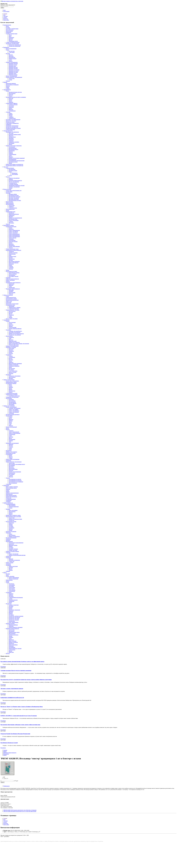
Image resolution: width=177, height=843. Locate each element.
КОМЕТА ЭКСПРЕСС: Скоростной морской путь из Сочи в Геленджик (19, 715)
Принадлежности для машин (15, 627)
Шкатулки (11, 652)
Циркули (11, 293)
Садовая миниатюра (11, 499)
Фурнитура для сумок (14, 618)
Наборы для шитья (13, 642)
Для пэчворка (12, 590)
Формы (10, 188)
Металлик (11, 56)
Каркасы (8, 489)
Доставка (5, 16)
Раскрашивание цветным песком (16, 160)
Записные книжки (13, 241)
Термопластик (12, 118)
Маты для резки (12, 641)
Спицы (7, 88)
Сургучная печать (13, 371)
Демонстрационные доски (12, 249)
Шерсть (10, 61)
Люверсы (11, 362)
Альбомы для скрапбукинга (15, 331)
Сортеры (11, 221)
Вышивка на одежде (13, 71)
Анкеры (11, 356)
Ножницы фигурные (14, 344)
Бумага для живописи (14, 410)
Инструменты (9, 31)
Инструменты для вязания (12, 84)
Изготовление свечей (11, 521)
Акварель (11, 430)
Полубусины (12, 368)
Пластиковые (15, 174)
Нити (10, 36)
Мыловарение (9, 541)
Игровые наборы (13, 194)
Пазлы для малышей (13, 220)
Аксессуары (12, 78)
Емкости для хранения (14, 178)
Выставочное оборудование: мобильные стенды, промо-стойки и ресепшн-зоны (20, 724)
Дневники (11, 239)
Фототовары (9, 398)
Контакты (5, 18)
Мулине (8, 53)
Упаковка (8, 501)
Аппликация (12, 146)
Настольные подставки (11, 271)
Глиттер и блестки (13, 104)
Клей (10, 255)
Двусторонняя (12, 322)
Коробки (11, 387)
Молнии (11, 612)
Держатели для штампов (14, 375)
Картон (10, 242)
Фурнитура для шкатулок (12, 127)
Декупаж (8, 112)
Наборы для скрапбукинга (12, 346)
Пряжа (7, 87)
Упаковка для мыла (13, 548)
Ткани (7, 582)
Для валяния (12, 585)
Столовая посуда (13, 183)
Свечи (10, 175)
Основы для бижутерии (11, 33)
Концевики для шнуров (14, 609)
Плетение (8, 557)
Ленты (10, 100)
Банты (10, 384)
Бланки (10, 227)
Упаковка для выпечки (14, 186)
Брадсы (10, 358)
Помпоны (11, 140)
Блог (4, 15)
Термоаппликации (13, 600)
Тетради (11, 247)
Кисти (10, 418)
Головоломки (9, 191)
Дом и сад (5, 166)
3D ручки (11, 133)
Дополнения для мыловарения (16, 542)
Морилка (11, 109)
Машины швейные (13, 624)
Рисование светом (13, 161)
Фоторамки (11, 143)
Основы (11, 525)
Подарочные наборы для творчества (14, 165)
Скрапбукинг (6, 319)
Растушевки (12, 474)
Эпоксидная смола (10, 129)
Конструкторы (9, 201)
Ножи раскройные (13, 644)
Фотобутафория (12, 403)
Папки (10, 455)
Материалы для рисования (12, 443)
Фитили (11, 529)
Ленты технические (13, 578)
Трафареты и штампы (14, 142)
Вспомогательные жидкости (12, 414)
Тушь (10, 424)
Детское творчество (8, 130)
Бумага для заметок (13, 231)
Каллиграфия (9, 415)
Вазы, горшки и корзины (12, 486)
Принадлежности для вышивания (14, 77)
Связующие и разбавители (12, 123)
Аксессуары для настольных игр (13, 190)
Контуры (11, 94)
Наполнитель (12, 390)
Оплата (5, 17)
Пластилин (8, 302)
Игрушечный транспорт (14, 196)
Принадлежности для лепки (12, 310)
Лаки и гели (9, 301)
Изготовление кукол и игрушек (13, 516)
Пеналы (8, 281)
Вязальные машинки (11, 83)
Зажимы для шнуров (14, 604)
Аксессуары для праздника (12, 380)
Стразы (10, 507)
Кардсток (11, 324)
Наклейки (11, 138)
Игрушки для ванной (14, 198)
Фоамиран (8, 565)
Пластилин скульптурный (12, 303)
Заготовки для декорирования (13, 119)
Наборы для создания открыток (16, 333)
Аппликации (12, 357)
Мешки (10, 389)
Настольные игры (10, 209)
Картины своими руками (15, 134)
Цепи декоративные (13, 622)
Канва (7, 49)
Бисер (7, 26)
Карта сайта (6, 20)
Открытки (11, 139)
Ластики (11, 260)
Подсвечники (12, 169)
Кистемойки (12, 465)
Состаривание (12, 110)
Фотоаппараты (12, 402)
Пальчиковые (12, 439)
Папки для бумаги (10, 280)
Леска (10, 34)
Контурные (11, 348)
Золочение (11, 105)
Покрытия (11, 315)
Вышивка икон (12, 66)
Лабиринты (11, 215)
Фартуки (11, 476)
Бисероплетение (7, 25)
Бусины (8, 27)
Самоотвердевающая (14, 308)
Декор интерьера (10, 168)
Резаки (10, 265)
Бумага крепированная (14, 235)
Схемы (10, 79)
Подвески (11, 596)
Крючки (8, 85)
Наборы (11, 114)
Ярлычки (11, 373)
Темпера (11, 440)
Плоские (11, 353)
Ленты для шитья (10, 576)
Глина (7, 296)
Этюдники (8, 484)
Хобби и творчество (8, 502)
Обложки (8, 277)
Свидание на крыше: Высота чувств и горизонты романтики (16, 670)
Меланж (11, 54)
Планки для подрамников (15, 471)
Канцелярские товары (8, 225)
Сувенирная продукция (11, 393)
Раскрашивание (12, 159)
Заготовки (8, 329)
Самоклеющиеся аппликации (16, 597)
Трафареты (8, 124)
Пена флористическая (11, 495)
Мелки (7, 270)
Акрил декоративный (14, 431)
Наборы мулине (12, 58)
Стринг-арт (11, 561)
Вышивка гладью (13, 64)
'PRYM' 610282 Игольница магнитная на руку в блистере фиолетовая (19, 811)
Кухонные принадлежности (15, 180)
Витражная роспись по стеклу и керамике (16, 97)
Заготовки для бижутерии (12, 28)
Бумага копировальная (14, 234)
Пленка (10, 115)
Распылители (12, 473)
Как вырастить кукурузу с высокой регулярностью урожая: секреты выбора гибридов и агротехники (26, 679)
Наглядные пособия (10, 453)
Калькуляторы (12, 254)
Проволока (11, 37)
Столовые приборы (13, 184)
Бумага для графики (13, 409)
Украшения (8, 354)
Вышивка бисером (13, 63)
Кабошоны (8, 32)
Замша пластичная (13, 566)
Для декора (11, 586)
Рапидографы (12, 292)
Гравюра (11, 153)
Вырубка (11, 359)
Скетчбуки (11, 413)
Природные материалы (11, 496)
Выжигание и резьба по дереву (13, 515)
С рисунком (11, 52)
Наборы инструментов (14, 342)
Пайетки (11, 595)
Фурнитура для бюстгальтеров (16, 616)
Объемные (11, 351)
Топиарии (8, 563)
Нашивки (11, 593)
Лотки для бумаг (13, 273)
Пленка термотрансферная (15, 328)
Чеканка (8, 571)
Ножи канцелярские (13, 262)
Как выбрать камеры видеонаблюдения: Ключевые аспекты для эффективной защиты (22, 661)
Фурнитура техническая (14, 46)
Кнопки (11, 257)
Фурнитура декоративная (15, 44)
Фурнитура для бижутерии (12, 43)
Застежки (11, 606)
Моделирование (10, 204)
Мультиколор (12, 57)
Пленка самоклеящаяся (14, 246)
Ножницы (11, 263)
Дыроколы (11, 251)
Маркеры (11, 102)
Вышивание (6, 47)
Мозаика (11, 156)
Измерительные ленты (14, 632)
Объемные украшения (14, 366)
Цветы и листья (12, 372)
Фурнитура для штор (14, 619)
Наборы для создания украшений (17, 158)
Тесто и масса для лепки (11, 318)
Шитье (10, 163)
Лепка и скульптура (8, 295)
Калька (10, 323)
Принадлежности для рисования (13, 461)
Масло (10, 438)
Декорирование (7, 89)
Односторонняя (12, 327)
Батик (7, 90)
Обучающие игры (13, 219)
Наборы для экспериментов (15, 217)
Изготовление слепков (11, 298)
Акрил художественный (14, 433)
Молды (10, 313)
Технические (12, 591)
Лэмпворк (8, 539)
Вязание (5, 82)
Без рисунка (12, 51)
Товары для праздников (8, 379)
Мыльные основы (13, 545)
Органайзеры (12, 275)
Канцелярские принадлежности (13, 250)
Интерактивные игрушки (15, 200)
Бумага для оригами (13, 553)
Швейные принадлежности (12, 628)
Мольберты (8, 450)
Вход (4, 10)
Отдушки (11, 526)
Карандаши (11, 283)
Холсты (8, 478)
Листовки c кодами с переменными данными (12, 688)
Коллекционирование (11, 537)
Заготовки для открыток (14, 332)
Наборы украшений (13, 364)
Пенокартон (12, 245)
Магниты (11, 135)
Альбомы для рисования (14, 408)
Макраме (11, 558)
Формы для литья (13, 550)
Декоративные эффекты (11, 103)
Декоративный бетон (11, 297)
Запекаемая (11, 306)
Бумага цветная (12, 237)
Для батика (11, 583)
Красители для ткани (11, 120)
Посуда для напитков (14, 181)
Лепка (10, 155)
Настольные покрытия (14, 261)
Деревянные (14, 173)
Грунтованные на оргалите (15, 480)
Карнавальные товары (11, 382)
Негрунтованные (13, 483)
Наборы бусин (12, 137)
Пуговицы (11, 369)
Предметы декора (13, 170)
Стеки (10, 316)
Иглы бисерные (9, 29)
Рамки (10, 171)
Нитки (7, 581)
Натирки (11, 349)
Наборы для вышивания (11, 62)
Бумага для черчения (14, 412)
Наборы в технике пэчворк (12, 551)
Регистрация (6, 11)
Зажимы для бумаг (13, 252)
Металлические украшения (15, 363)
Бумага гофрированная (14, 230)
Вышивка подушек (13, 72)
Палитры (11, 470)
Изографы (11, 290)
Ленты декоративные (14, 577)
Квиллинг (8, 532)
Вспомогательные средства (15, 92)
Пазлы (7, 210)
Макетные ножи (13, 341)
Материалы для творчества (12, 132)
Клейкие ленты (12, 256)
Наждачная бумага (13, 469)
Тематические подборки (11, 394)
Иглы (7, 575)
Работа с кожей (9, 562)
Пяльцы (8, 81)
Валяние (8, 509)
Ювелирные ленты (13, 41)
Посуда (7, 176)
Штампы (11, 378)
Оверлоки (11, 626)
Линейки (11, 291)
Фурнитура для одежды (14, 617)
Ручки (10, 286)
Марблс (8, 491)
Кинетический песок (14, 214)
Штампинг (8, 374)
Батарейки (11, 399)
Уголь (10, 449)
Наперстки (11, 643)
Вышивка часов (12, 73)
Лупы (10, 638)
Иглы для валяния (13, 510)
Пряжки (11, 613)
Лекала (10, 636)
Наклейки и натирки (11, 347)
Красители (11, 522)
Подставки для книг (13, 276)
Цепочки (11, 38)
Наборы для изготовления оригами (17, 555)
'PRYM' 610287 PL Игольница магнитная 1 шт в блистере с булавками (19, 810)
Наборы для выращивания (12, 492)
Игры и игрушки (7, 189)
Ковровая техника (13, 74)
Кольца (10, 608)
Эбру (10, 441)
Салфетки (11, 117)
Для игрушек (12, 587)
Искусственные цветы (11, 488)
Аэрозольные (12, 434)
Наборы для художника (11, 451)
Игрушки (8, 193)
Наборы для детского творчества (14, 145)
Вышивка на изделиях (14, 69)
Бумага (10, 113)
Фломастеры (12, 287)
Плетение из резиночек (14, 560)
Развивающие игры (10, 211)
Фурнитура (11, 520)
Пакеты (10, 392)
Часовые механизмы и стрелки (13, 128)
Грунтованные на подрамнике (16, 481)
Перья (10, 367)
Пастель (11, 445)
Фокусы (8, 224)
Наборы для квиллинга (14, 536)
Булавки (8, 573)
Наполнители (9, 494)
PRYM (4, 755)
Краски (10, 95)
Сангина (11, 446)
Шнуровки (11, 222)
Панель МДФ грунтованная (12, 459)
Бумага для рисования (11, 407)
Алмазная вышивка (10, 504)
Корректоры (12, 258)
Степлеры (11, 267)
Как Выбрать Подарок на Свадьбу (9, 742)
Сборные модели (13, 207)
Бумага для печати (13, 232)
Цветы (10, 602)
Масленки (11, 466)
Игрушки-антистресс (14, 199)
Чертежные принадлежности (13, 288)
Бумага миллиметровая (14, 236)
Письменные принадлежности (13, 282)
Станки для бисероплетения (12, 42)
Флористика (6, 485)
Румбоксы (11, 206)
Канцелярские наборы (14, 272)
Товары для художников (9, 405)
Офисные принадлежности (12, 278)
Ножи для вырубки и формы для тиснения (19, 343)
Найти (2, 7)
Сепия (10, 448)
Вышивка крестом (13, 67)
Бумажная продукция (11, 226)
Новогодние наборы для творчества (14, 164)
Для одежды (12, 588)
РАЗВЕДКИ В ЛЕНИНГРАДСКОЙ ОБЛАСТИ (12, 697)
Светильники (12, 649)
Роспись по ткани (10, 122)
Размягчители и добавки (14, 307)
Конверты (11, 244)
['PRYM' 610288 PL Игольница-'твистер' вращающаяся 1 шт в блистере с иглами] (7, 774)
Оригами (8, 552)
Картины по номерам (11, 531)
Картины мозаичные (14, 506)
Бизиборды (11, 212)
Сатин (10, 59)
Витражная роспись (13, 149)
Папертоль (8, 556)
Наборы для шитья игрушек (15, 519)
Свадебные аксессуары (14, 395)
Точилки (11, 268)
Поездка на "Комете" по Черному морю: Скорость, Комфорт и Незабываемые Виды (22, 706)
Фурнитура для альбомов (15, 334)
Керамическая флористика (12, 300)
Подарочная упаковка (11, 383)
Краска (10, 108)
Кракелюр (11, 107)
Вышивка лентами (13, 68)
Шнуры (10, 39)
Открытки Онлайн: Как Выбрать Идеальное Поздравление (15, 733)
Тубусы (10, 458)
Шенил (10, 144)
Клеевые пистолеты (13, 634)
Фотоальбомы (12, 400)
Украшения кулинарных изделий (16, 185)
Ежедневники (12, 240)
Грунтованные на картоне (15, 479)
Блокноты (11, 229)
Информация (6, 786)
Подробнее (3, 666)
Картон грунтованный (11, 427)
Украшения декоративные (12, 125)
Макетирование (10, 202)
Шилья (10, 651)
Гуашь (10, 435)
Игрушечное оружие (14, 195)
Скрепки (11, 266)
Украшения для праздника (12, 397)
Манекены (11, 639)
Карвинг (11, 179)
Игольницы (11, 631)
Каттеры (11, 312)
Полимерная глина (10, 305)
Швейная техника (10, 623)
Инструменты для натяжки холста (17, 464)
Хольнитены (12, 621)
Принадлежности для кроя (15, 648)
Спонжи (11, 475)
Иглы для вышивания (11, 48)
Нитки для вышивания (11, 76)
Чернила (11, 425)
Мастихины (11, 468)
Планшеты (8, 460)
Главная (5, 13)
